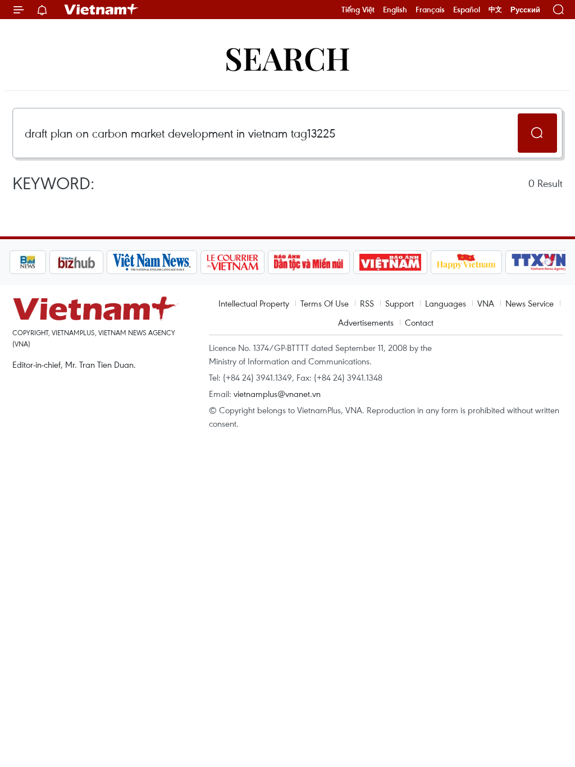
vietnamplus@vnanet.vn (277, 393)
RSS (367, 303)
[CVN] (232, 262)
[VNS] (152, 262)
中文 (495, 9)
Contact (419, 322)
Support (399, 303)
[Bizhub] (76, 262)
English (395, 9)
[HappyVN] (467, 262)
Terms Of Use (324, 303)
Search (287, 57)
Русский (525, 10)
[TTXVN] (539, 262)
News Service (529, 303)
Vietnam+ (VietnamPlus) (102, 9)
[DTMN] (309, 262)
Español (466, 9)
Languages (445, 303)
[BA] (390, 262)
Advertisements (366, 322)
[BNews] (28, 262)
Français (430, 9)
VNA (485, 303)
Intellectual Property (253, 303)
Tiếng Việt (358, 9)
